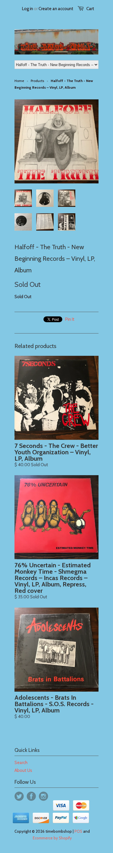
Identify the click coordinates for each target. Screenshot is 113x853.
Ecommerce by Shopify (52, 838)
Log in (27, 8)
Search (21, 762)
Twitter (19, 796)
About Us (23, 770)
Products (37, 81)
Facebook (31, 796)
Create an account (56, 8)
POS (78, 831)
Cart (90, 8)
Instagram (43, 796)
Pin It (69, 319)
